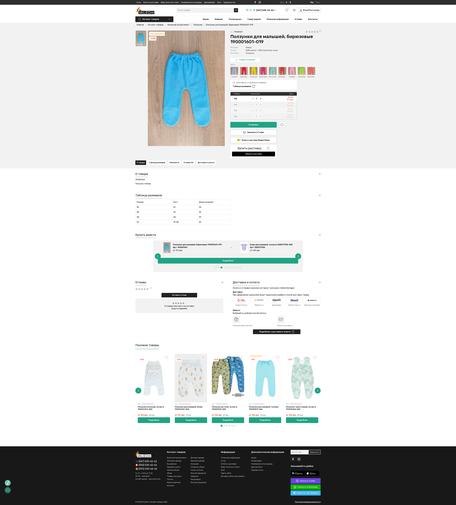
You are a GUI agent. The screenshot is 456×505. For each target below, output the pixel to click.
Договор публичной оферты (233, 476)
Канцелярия (196, 479)
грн (281, 2)
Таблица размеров (242, 86)
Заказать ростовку (253, 154)
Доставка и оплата (206, 163)
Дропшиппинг (209, 2)
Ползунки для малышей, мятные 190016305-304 (374, 408)
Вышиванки (172, 464)
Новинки (219, 19)
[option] (141, 38)
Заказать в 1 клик (255, 132)
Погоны (170, 479)
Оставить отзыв (179, 295)
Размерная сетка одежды (191, 2)
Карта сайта (226, 473)
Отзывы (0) (188, 163)
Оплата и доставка (151, 2)
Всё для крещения (198, 473)
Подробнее (228, 261)
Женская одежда (174, 461)
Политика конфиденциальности (308, 502)
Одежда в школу (173, 467)
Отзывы (298, 19)
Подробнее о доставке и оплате (275, 332)
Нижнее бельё (173, 470)
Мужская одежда (198, 461)
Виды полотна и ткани (170, 2)
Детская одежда (197, 458)
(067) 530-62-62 (148, 461)
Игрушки (170, 485)
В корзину (253, 125)
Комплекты (174, 163)
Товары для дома (174, 476)
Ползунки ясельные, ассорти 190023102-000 (336, 408)
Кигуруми (195, 464)
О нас (139, 2)
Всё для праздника (198, 482)
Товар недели (254, 19)
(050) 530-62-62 (148, 465)
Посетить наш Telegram (307, 493)
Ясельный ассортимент (177, 458)
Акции (206, 19)
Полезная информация (278, 19)
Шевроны (195, 476)
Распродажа (235, 19)
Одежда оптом (229, 2)
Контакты (313, 19)
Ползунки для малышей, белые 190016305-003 (188, 408)
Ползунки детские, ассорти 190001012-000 (224, 408)
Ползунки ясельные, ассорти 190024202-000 (410, 408)
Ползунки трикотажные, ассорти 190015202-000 (301, 408)
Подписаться (314, 452)
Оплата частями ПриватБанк (256, 140)
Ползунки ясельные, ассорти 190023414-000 (151, 408)
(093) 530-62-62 (148, 469)
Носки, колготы (197, 470)
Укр (312, 2)
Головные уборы (197, 467)
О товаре (141, 163)
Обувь (169, 473)
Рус (317, 2)
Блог (219, 2)
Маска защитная (173, 482)
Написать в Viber (307, 481)
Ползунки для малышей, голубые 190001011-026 (263, 408)
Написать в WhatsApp (307, 487)
